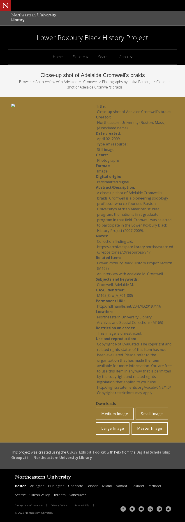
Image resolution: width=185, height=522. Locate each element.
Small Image (152, 413)
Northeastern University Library (62, 457)
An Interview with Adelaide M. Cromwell (66, 81)
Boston (20, 486)
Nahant (121, 486)
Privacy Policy (59, 505)
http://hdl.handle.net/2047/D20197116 (129, 306)
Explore (79, 56)
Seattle (20, 495)
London (92, 486)
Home (58, 56)
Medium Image (114, 413)
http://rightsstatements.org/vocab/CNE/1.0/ (134, 387)
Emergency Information (29, 505)
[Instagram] (159, 509)
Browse (25, 81)
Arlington (37, 486)
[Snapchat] (168, 509)
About (124, 56)
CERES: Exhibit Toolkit (86, 452)
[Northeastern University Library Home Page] (33, 18)
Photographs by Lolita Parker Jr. (127, 81)
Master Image (149, 428)
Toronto (59, 495)
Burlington (56, 486)
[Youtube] (141, 509)
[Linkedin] (150, 509)
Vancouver (77, 495)
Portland (154, 486)
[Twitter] (132, 509)
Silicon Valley (39, 495)
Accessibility (82, 505)
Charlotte (75, 486)
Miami (107, 486)
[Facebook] (123, 509)
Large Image (112, 428)
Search (103, 56)
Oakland (137, 486)
